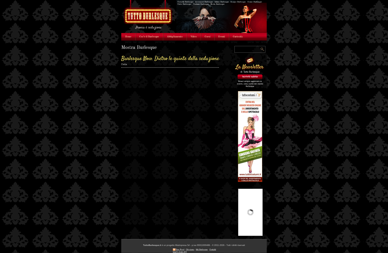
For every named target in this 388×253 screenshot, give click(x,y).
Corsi (207, 37)
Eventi (221, 37)
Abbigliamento (175, 37)
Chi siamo (190, 250)
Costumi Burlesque (201, 4)
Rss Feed (180, 250)
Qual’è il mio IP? (180, 252)
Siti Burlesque (202, 250)
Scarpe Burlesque (238, 2)
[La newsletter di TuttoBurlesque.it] (250, 87)
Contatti (212, 250)
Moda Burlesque (218, 4)
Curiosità (238, 37)
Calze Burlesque (184, 4)
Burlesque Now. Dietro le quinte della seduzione (170, 59)
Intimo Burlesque (222, 2)
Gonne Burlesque (254, 2)
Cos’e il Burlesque (149, 37)
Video (194, 37)
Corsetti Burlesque (185, 2)
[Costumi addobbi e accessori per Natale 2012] (250, 181)
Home (128, 37)
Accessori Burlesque (204, 2)
